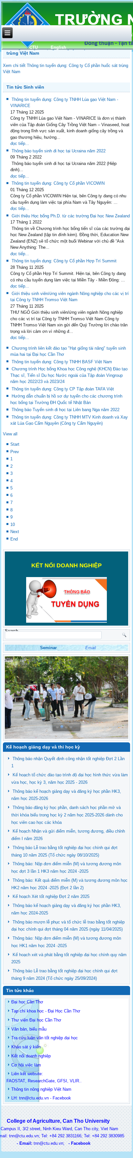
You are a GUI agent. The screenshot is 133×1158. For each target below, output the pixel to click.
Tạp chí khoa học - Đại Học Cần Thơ (45, 1011)
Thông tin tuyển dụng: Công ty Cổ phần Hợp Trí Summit (64, 260)
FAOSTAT (15, 1080)
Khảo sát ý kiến (26, 1046)
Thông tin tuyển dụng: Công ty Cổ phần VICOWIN (58, 183)
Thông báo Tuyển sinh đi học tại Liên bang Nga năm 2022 (65, 409)
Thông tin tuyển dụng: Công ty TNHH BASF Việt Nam (62, 361)
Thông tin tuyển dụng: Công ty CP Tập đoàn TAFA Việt (63, 389)
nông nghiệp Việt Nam (50, 1089)
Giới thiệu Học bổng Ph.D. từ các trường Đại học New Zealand (71, 215)
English (58, 47)
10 (12, 524)
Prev (14, 451)
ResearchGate (41, 1080)
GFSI (62, 1080)
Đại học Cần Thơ (27, 1002)
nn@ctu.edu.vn (34, 1098)
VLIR (74, 1080)
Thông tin (20, 1089)
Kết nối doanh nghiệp (31, 1056)
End (14, 539)
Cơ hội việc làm (26, 1065)
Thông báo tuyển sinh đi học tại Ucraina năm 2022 (59, 150)
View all (10, 434)
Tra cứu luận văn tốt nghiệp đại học (44, 1037)
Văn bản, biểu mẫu (28, 1029)
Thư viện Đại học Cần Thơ (36, 1020)
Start (14, 444)
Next (14, 531)
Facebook (62, 1098)
